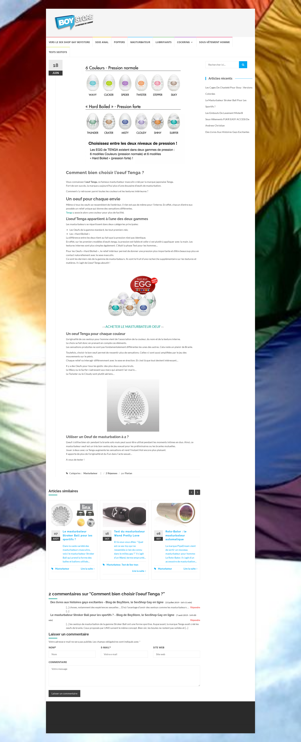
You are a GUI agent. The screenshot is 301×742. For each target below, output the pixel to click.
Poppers (119, 42)
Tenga (69, 212)
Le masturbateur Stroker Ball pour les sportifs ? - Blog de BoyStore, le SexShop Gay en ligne (112, 615)
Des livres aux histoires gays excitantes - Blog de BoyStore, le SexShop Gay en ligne (107, 602)
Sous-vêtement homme (214, 42)
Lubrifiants (164, 42)
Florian (128, 473)
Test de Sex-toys (130, 564)
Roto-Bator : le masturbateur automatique (176, 535)
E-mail (106, 647)
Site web (158, 647)
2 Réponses (111, 473)
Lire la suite (87, 568)
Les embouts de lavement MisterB (224, 112)
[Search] (243, 64)
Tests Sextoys (58, 52)
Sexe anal (102, 42)
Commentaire (58, 662)
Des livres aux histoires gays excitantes (227, 131)
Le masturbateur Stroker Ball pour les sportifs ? (77, 535)
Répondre (195, 607)
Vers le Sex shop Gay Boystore (69, 42)
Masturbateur (140, 42)
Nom (52, 647)
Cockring (183, 42)
